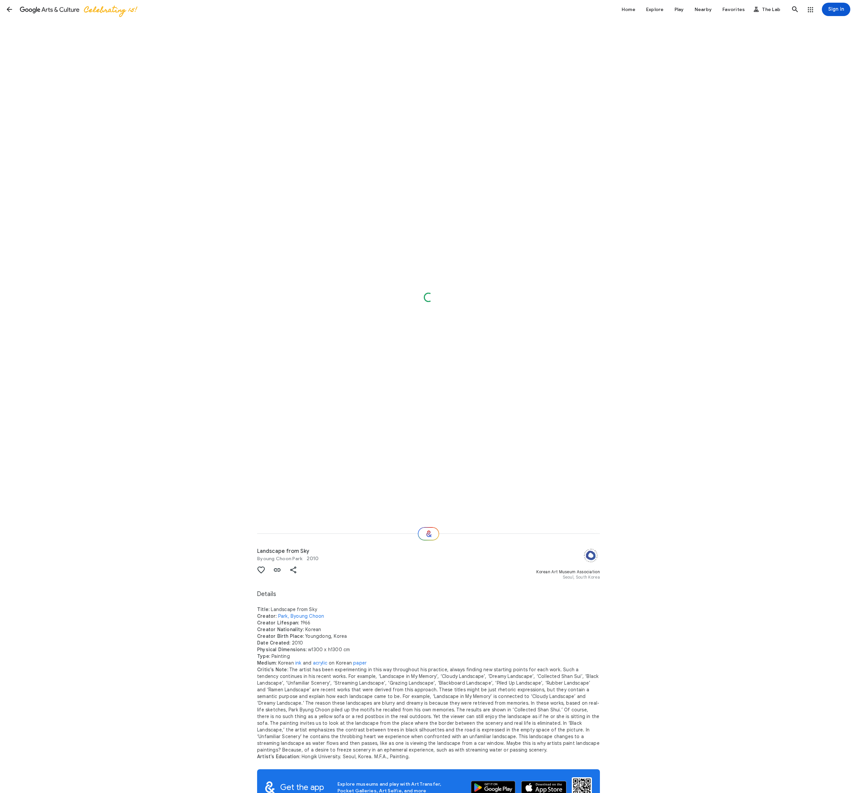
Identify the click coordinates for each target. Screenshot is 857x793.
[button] (9, 9)
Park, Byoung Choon (301, 616)
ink (298, 663)
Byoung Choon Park (280, 559)
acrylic (320, 663)
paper (360, 663)
